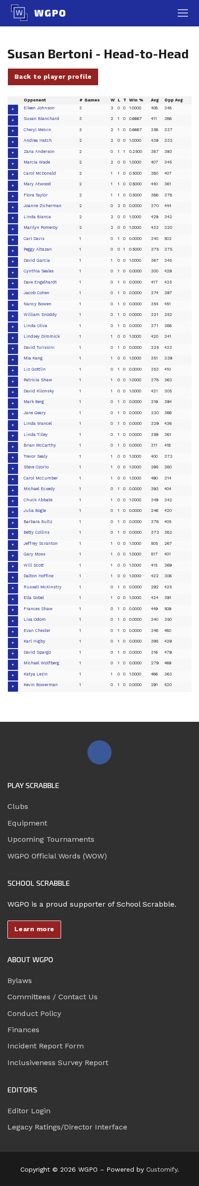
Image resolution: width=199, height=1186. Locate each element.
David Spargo (37, 652)
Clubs (17, 806)
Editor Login (28, 1110)
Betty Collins (37, 532)
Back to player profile (53, 76)
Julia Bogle (35, 510)
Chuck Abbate (38, 500)
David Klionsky (39, 391)
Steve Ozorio (36, 467)
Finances (23, 1029)
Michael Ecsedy (39, 488)
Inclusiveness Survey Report (57, 1062)
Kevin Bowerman (41, 684)
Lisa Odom (35, 619)
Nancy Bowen (37, 304)
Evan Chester (37, 630)
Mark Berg (34, 401)
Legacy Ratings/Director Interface (67, 1127)
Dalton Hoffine (38, 576)
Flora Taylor (36, 195)
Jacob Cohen (37, 292)
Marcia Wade (37, 162)
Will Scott (34, 565)
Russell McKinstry (43, 587)
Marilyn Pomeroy (41, 227)
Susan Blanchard (41, 118)
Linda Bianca (37, 216)
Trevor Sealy (36, 456)
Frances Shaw (38, 608)
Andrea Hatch (38, 140)
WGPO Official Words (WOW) (57, 856)
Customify (161, 1169)
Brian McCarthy (40, 445)
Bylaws (19, 980)
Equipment (27, 823)
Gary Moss (34, 554)
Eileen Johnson (39, 108)
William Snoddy (40, 314)
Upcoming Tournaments (50, 839)
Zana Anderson (39, 151)
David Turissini (39, 347)
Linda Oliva (35, 325)
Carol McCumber (41, 478)
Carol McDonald (40, 173)
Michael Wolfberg (41, 663)
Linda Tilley (36, 434)
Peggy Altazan (38, 249)
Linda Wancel (38, 423)
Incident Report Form (45, 1045)
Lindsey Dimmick (42, 336)
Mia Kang (33, 358)
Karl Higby (34, 641)
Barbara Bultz (38, 521)
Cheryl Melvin (37, 129)
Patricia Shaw (38, 380)
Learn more (34, 929)
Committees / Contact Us (52, 996)
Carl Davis (34, 238)
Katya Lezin (36, 674)
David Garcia (37, 260)
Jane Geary (35, 412)
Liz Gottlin (35, 369)
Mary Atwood (37, 184)
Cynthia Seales (39, 271)
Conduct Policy (34, 1013)
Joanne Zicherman (43, 205)
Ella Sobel (34, 597)
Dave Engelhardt (40, 282)
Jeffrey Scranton (41, 543)
